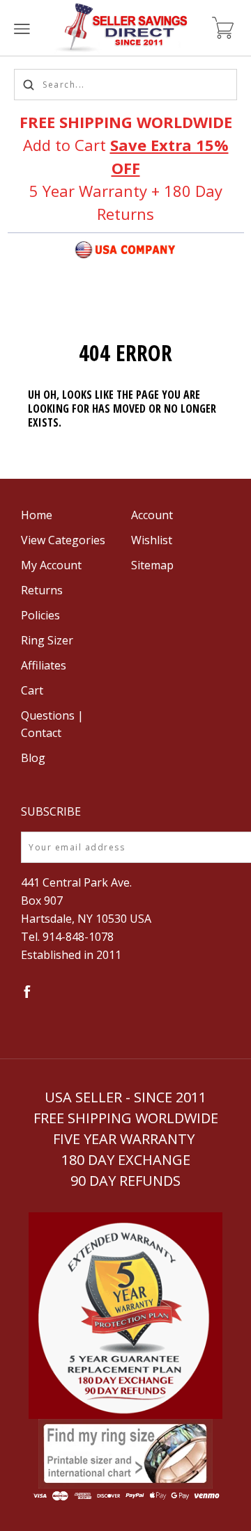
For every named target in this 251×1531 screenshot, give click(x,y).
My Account (51, 565)
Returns (42, 590)
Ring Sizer (47, 640)
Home (36, 515)
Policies (40, 615)
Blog (33, 758)
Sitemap (152, 565)
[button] (126, 1316)
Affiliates (43, 665)
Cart (32, 690)
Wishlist (151, 540)
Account (152, 515)
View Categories (63, 540)
